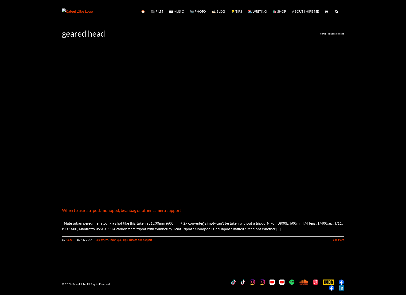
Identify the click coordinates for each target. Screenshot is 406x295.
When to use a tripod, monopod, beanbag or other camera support (121, 210)
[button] (336, 11)
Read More (338, 239)
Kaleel (70, 239)
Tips (125, 239)
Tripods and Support (140, 239)
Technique (115, 239)
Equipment (102, 239)
